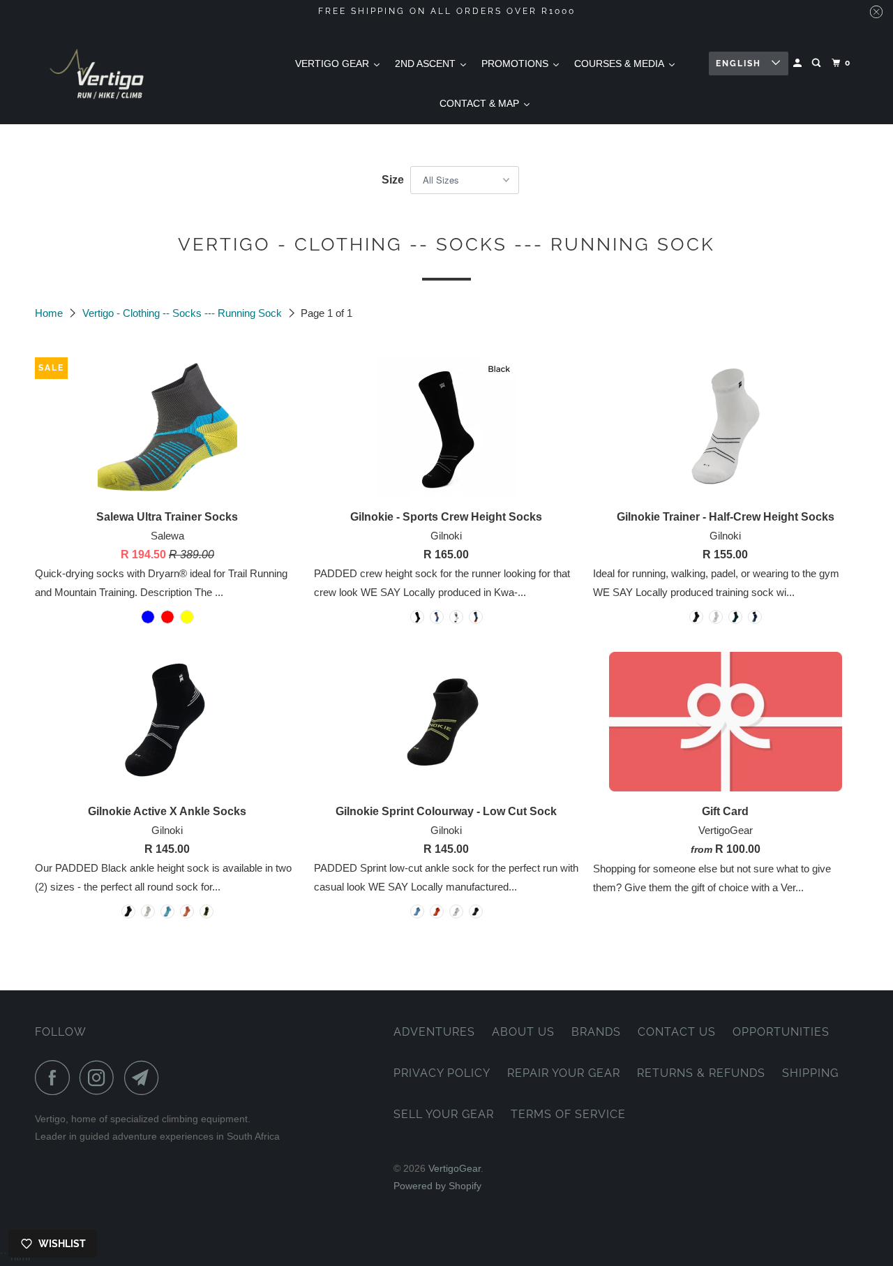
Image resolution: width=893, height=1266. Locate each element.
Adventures (434, 1031)
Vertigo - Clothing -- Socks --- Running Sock (183, 313)
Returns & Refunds (701, 1073)
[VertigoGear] (97, 73)
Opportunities (781, 1031)
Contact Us (677, 1031)
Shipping (810, 1073)
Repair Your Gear (563, 1073)
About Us (523, 1031)
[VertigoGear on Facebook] (56, 1077)
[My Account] (798, 63)
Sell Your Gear (443, 1114)
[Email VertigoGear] (145, 1077)
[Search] (817, 63)
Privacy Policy (441, 1073)
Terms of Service (568, 1114)
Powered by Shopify (437, 1185)
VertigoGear (454, 1168)
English (740, 63)
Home (50, 313)
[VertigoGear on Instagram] (100, 1077)
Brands (596, 1031)
